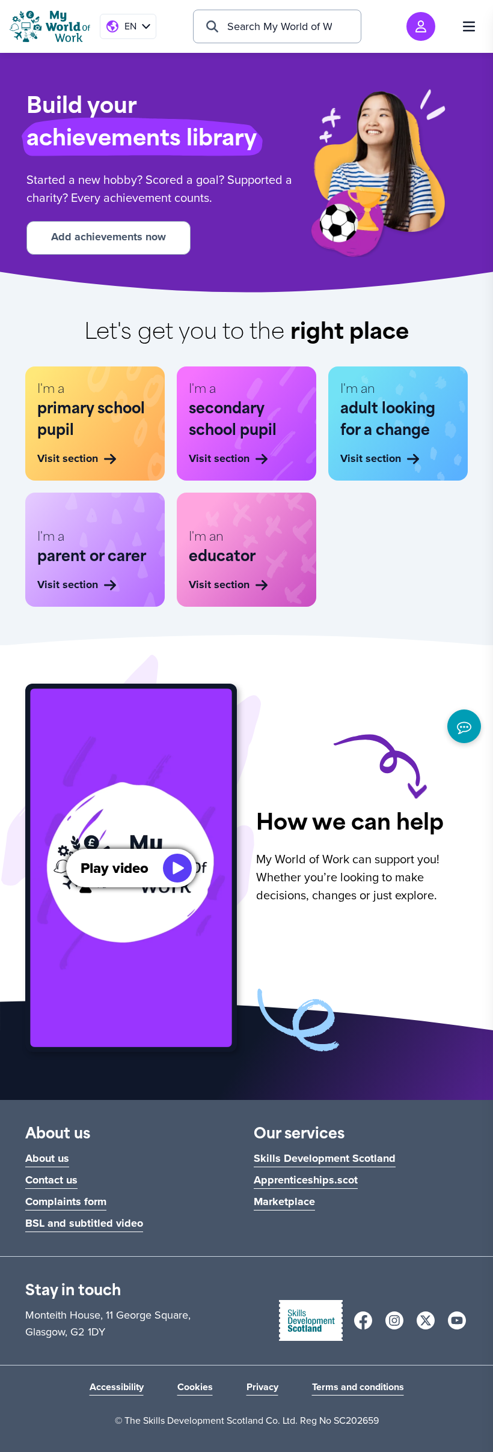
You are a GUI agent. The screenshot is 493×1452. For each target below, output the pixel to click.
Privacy (262, 1387)
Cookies (195, 1387)
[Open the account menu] (420, 26)
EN (130, 26)
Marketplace (284, 1201)
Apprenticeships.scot (306, 1180)
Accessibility (117, 1387)
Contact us (51, 1180)
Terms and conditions (358, 1387)
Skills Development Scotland (325, 1158)
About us (47, 1158)
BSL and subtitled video (84, 1223)
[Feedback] (464, 726)
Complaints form (65, 1201)
